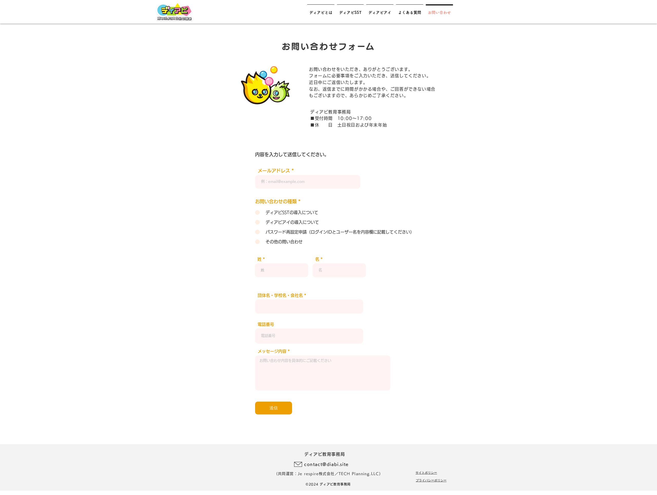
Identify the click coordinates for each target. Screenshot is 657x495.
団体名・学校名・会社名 (280, 295)
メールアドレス (274, 170)
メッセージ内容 (272, 351)
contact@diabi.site (326, 464)
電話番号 (266, 324)
